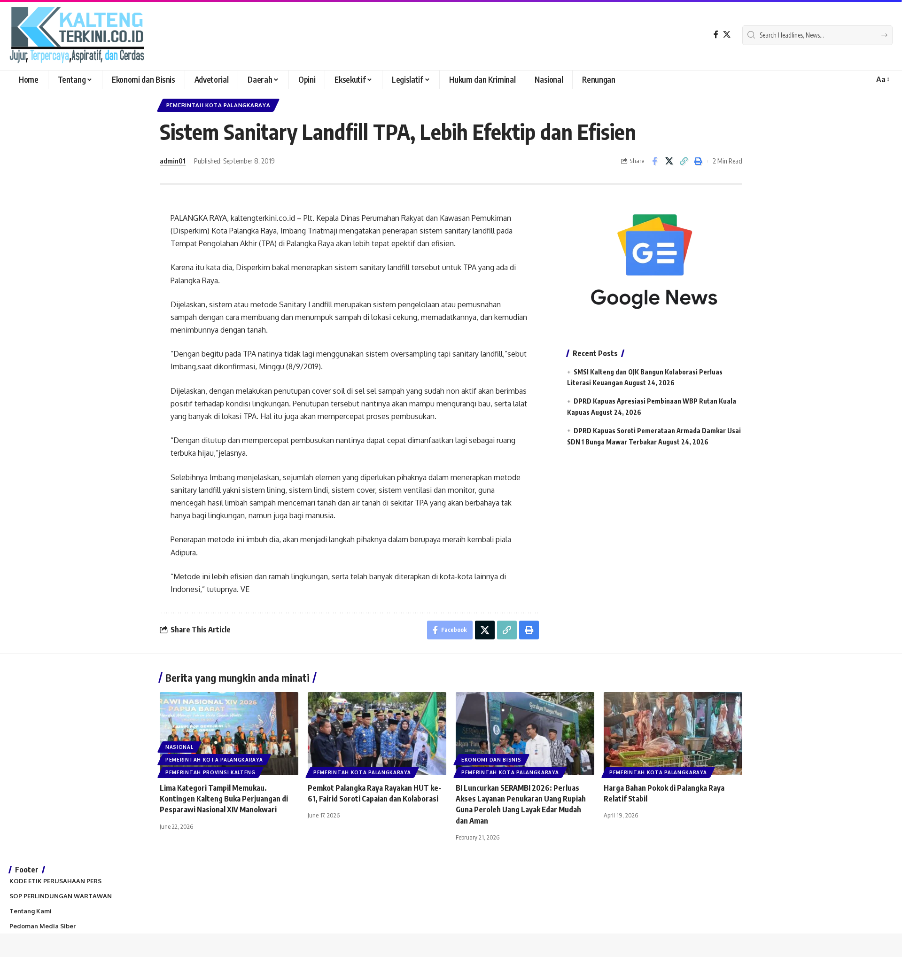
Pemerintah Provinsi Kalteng (210, 772)
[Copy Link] (683, 161)
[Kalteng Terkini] (76, 35)
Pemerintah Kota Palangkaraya (218, 105)
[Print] (698, 161)
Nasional (179, 747)
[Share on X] (669, 161)
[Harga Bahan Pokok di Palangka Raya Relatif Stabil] (673, 733)
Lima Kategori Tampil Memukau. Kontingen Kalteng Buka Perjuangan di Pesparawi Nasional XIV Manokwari (224, 798)
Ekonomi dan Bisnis (491, 759)
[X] (727, 34)
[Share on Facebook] (654, 161)
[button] (882, 79)
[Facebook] (716, 34)
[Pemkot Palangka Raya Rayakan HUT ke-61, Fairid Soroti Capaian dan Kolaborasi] (377, 733)
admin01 (173, 160)
